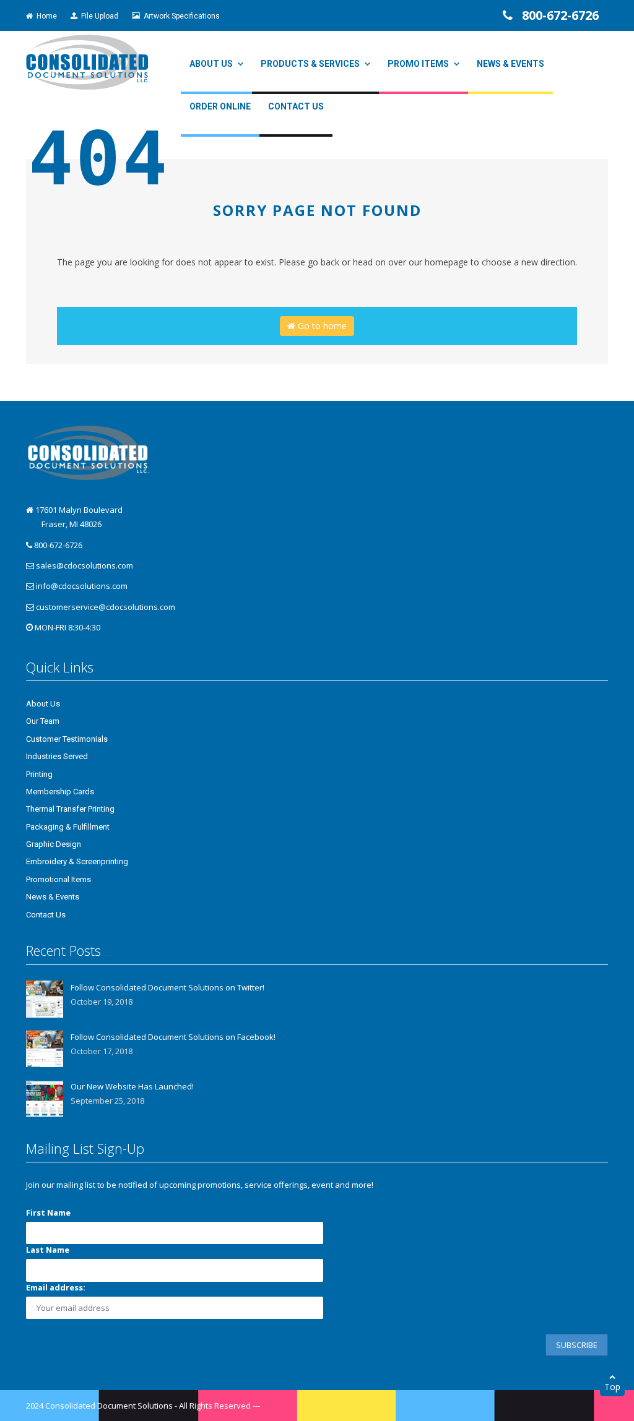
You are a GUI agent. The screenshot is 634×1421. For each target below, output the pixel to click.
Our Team (42, 721)
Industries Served (57, 756)
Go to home (321, 326)
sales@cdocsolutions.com (84, 565)
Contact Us (296, 106)
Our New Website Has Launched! (132, 1086)
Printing (39, 774)
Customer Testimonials (67, 739)
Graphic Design (53, 844)
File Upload (97, 16)
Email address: (55, 1287)
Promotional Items (58, 879)
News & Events (510, 64)
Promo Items (418, 64)
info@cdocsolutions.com (82, 585)
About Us (211, 64)
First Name (48, 1212)
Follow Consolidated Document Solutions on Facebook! (173, 1036)
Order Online (220, 106)
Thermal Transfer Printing (70, 809)
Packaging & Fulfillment (68, 826)
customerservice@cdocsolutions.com (105, 606)
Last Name (47, 1249)
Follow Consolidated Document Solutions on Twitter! (167, 987)
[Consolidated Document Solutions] (87, 61)
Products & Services (310, 64)
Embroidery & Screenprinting (77, 861)
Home (45, 16)
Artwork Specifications (180, 16)
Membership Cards (60, 791)
